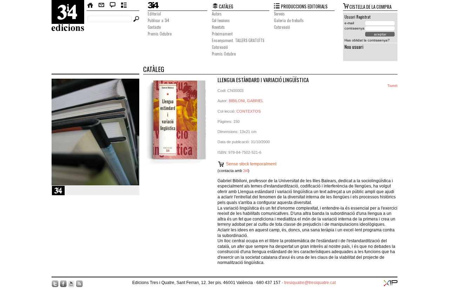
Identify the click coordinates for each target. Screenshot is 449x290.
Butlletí (124, 5)
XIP (390, 283)
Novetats (218, 27)
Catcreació (220, 47)
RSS (79, 283)
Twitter (55, 283)
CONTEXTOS (248, 111)
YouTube (71, 283)
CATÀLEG (226, 6)
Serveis (279, 14)
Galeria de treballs (289, 20)
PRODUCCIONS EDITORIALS (304, 6)
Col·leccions (221, 20)
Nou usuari (353, 46)
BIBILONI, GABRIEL (246, 101)
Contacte (101, 5)
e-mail (349, 23)
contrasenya (354, 28)
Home (90, 5)
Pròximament (222, 34)
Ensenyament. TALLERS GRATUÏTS (238, 40)
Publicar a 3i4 (158, 20)
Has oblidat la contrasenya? (367, 40)
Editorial (154, 14)
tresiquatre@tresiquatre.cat (310, 282)
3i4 (245, 171)
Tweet (392, 86)
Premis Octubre (160, 34)
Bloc (113, 5)
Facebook (63, 283)
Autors (217, 14)
